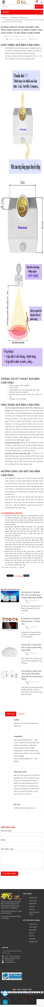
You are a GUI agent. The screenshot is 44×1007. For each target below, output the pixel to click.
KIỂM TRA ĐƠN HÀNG (34, 913)
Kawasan (24, 39)
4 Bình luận (35, 39)
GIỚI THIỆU (33, 901)
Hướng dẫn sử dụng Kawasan (19, 17)
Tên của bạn (6, 831)
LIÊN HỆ (31, 909)
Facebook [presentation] (21, 714)
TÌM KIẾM (32, 939)
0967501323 (9, 960)
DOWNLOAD (33, 942)
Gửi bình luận (9, 873)
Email (3, 840)
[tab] (10, 714)
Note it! (20, 576)
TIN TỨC (32, 906)
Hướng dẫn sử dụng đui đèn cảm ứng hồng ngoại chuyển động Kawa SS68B (31, 595)
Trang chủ (5, 17)
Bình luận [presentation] (11, 714)
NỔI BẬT (5, 12)
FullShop (25, 997)
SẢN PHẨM (32, 903)
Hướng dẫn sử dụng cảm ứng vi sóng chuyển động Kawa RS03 (31, 647)
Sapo (30, 997)
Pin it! (16, 576)
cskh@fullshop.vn (10, 962)
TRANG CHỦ (33, 898)
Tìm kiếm (39, 6)
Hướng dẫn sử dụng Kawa (15, 39)
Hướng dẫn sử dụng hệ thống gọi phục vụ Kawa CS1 (30, 621)
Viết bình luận (7, 849)
